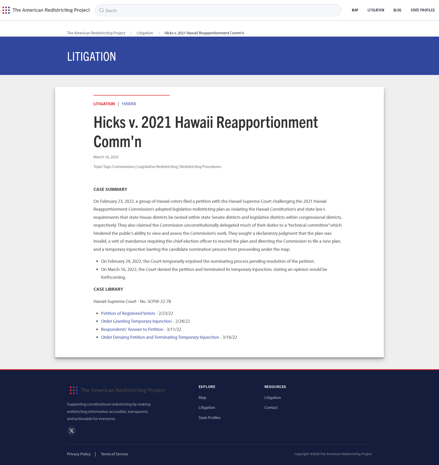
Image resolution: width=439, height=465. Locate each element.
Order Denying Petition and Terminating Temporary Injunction (160, 337)
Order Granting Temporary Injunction (136, 321)
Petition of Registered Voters (128, 313)
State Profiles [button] (423, 10)
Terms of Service (114, 453)
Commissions (123, 166)
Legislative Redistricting (157, 166)
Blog (398, 10)
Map (355, 10)
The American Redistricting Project (96, 32)
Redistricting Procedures (200, 166)
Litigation (376, 10)
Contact (271, 407)
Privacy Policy (79, 453)
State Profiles (210, 417)
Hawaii (129, 103)
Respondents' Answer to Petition (132, 329)
